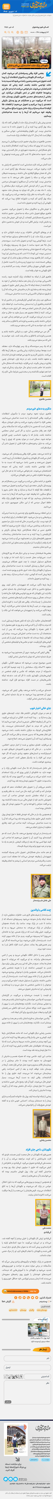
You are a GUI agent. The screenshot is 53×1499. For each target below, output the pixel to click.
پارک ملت (34, 61)
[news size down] (12, 32)
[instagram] (15, 1479)
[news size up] (5, 32)
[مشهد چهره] (34, 6)
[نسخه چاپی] (17, 32)
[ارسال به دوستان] (26, 32)
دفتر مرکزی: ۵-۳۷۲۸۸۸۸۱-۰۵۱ (41, 1487)
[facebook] (15, 1298)
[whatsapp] (28, 1298)
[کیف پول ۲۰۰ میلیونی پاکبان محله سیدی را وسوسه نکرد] (39, 1330)
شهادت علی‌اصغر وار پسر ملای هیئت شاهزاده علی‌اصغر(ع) (32, 15)
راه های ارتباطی (33, 1460)
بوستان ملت (42, 1310)
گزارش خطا (6, 1301)
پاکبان (31, 1310)
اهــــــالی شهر (44, 27)
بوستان (23, 1310)
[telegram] (36, 1298)
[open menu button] (6, 7)
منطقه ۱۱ (44, 61)
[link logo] (43, 1427)
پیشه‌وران (35, 27)
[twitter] (32, 1298)
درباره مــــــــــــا (45, 1460)
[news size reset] (9, 32)
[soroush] (24, 1298)
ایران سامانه (29, 1496)
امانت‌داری (13, 1310)
